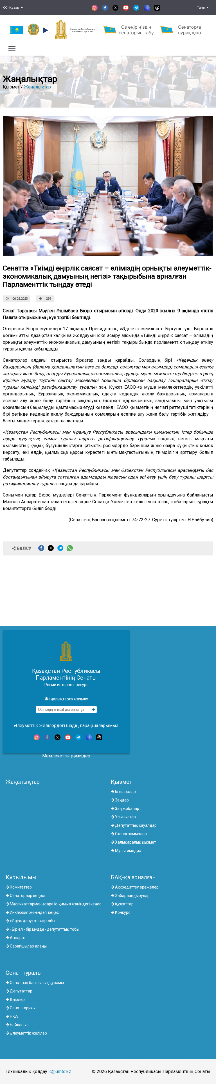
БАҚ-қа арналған (133, 877)
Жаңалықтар (37, 87)
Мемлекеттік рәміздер (66, 756)
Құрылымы (21, 877)
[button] (45, 30)
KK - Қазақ (12, 8)
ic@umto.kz (59, 1071)
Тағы (201, 8)
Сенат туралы (24, 972)
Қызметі (122, 781)
